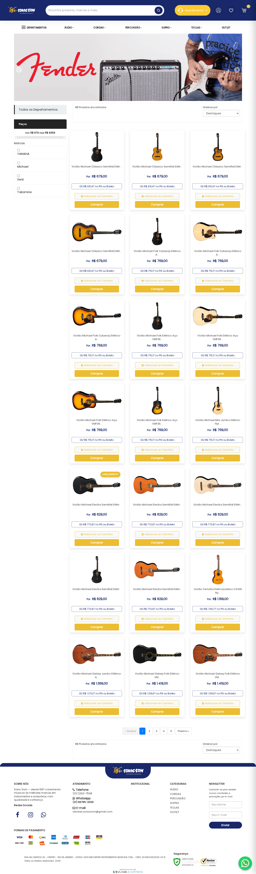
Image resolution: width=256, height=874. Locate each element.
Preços (23, 124)
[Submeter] (159, 10)
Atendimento (194, 10)
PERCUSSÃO (178, 798)
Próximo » (183, 731)
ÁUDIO (174, 789)
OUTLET (174, 812)
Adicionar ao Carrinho (98, 196)
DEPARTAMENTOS (37, 27)
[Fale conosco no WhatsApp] (245, 863)
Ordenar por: (210, 107)
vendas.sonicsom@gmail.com (92, 812)
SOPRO (174, 803)
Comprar (96, 204)
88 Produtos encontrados (90, 107)
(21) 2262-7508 (82, 793)
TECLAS (174, 808)
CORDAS (175, 794)
